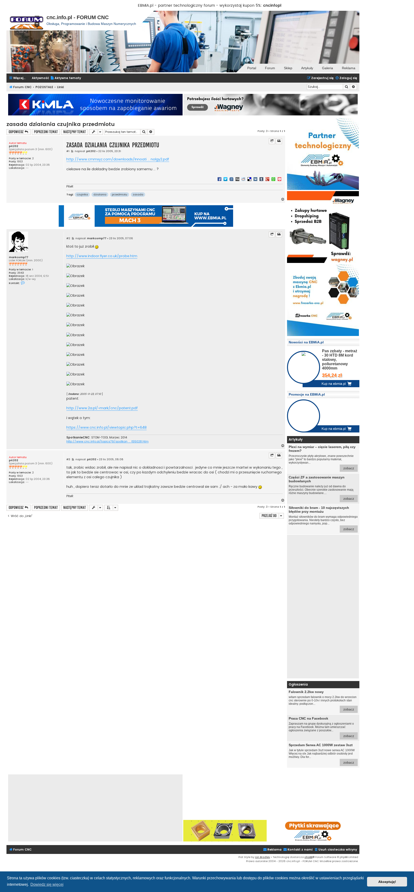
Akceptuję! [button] (387, 882)
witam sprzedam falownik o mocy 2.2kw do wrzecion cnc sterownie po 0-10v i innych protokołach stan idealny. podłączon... (322, 700)
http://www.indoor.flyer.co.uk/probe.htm (101, 256)
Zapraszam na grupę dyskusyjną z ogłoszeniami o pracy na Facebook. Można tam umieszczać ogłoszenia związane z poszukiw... (321, 727)
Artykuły (307, 68)
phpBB (308, 857)
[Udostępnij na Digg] (237, 179)
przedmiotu (119, 194)
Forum (270, 68)
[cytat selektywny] (272, 141)
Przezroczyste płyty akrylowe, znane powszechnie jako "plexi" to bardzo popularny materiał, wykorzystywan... (322, 457)
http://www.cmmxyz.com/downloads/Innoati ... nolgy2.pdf (117, 159)
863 (20, 161)
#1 (67, 151)
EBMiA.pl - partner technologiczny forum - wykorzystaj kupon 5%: (200, 5)
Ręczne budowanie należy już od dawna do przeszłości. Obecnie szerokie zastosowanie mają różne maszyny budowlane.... (321, 487)
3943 (20, 272)
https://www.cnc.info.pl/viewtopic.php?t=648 (106, 427)
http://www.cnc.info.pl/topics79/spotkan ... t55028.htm (107, 441)
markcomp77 (18, 257)
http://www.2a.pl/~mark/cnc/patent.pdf (102, 408)
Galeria (327, 68)
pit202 (13, 146)
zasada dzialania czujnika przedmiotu (60, 124)
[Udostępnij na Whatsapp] (273, 179)
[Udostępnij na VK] (255, 179)
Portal (251, 68)
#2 (68, 238)
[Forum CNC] (26, 20)
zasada (138, 194)
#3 (68, 459)
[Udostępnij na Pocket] (279, 179)
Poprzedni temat (46, 132)
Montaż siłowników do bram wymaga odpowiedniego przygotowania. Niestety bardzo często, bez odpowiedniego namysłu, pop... (323, 518)
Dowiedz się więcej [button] (46, 884)
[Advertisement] (323, 606)
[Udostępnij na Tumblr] (261, 179)
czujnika (82, 194)
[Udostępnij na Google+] (267, 179)
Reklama (348, 68)
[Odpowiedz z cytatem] (279, 141)
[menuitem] (65, 78)
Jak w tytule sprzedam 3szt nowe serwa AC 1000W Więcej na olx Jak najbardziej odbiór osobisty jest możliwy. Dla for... (322, 753)
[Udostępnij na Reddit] (243, 179)
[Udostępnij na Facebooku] (219, 179)
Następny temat (74, 132)
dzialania (99, 194)
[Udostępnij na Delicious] (249, 179)
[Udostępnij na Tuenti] (231, 179)
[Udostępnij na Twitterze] (225, 179)
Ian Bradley (262, 857)
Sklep (288, 68)
